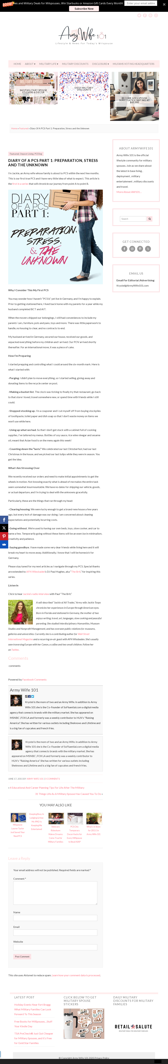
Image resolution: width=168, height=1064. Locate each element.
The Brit (76, 571)
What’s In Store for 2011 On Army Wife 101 (93, 830)
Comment (19, 878)
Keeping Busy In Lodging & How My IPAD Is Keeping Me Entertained (36, 821)
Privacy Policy (101, 1058)
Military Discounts (75, 63)
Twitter (15, 649)
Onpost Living (26, 154)
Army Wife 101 (24, 689)
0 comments (52, 778)
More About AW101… (129, 191)
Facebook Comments (34, 679)
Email (16, 926)
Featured (23, 128)
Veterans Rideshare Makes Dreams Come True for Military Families (55, 834)
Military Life (47, 63)
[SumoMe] (4, 544)
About (29, 63)
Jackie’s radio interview (36, 593)
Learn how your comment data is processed (76, 975)
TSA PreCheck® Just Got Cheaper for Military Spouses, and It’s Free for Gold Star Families (33, 1038)
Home (17, 63)
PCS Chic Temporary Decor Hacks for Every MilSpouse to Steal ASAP (74, 834)
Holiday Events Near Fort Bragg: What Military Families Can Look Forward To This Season (32, 1009)
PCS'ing (38, 154)
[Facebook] (4, 520)
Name (16, 912)
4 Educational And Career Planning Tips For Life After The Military (47, 787)
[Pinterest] (4, 536)
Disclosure (99, 63)
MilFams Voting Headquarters (133, 63)
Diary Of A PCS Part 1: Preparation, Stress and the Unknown (53, 162)
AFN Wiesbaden (35, 571)
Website (18, 941)
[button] (84, 6)
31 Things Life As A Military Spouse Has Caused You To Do (68, 793)
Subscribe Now (84, 8)
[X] (4, 528)
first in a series (20, 183)
